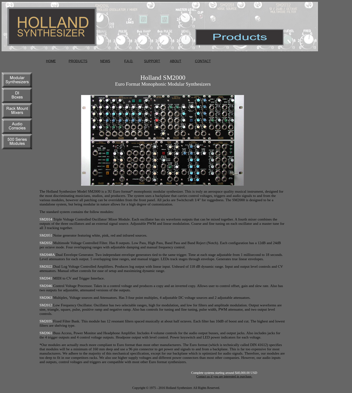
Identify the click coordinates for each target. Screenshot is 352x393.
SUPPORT (152, 61)
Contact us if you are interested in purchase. (224, 376)
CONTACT (203, 61)
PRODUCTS (78, 61)
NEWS (105, 61)
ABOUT (175, 61)
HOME (51, 61)
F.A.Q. (128, 61)
